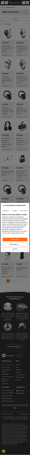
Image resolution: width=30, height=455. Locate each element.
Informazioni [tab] (23, 210)
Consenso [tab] (6, 210)
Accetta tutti (15, 239)
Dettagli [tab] (14, 210)
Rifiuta (15, 249)
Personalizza (14, 244)
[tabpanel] (15, 224)
